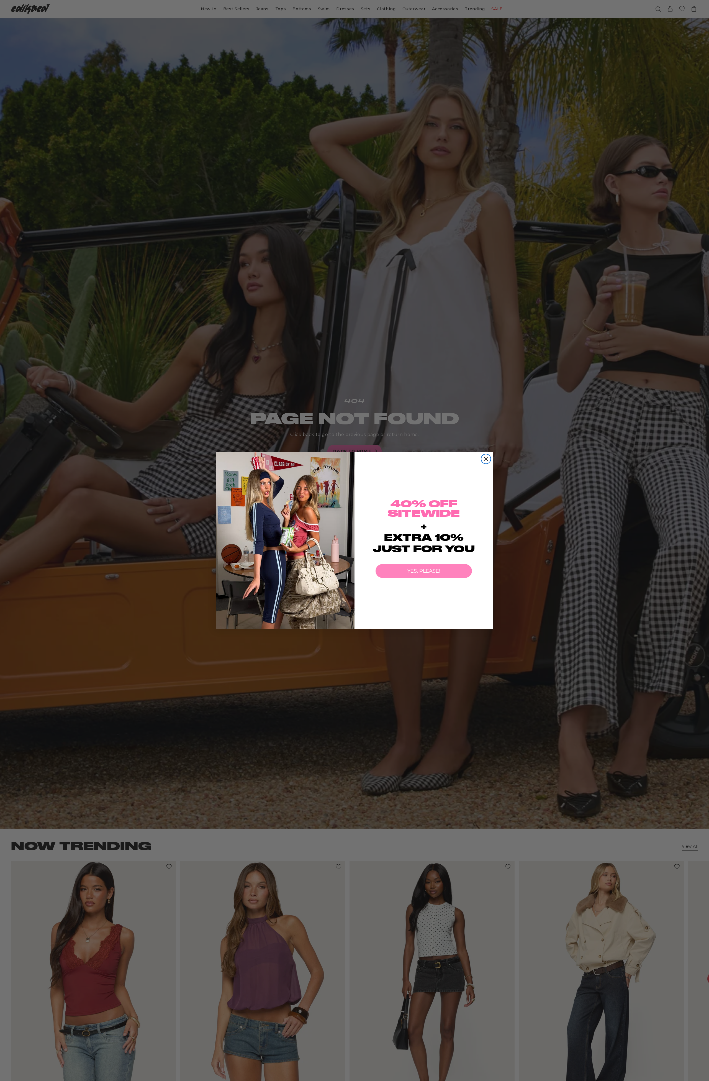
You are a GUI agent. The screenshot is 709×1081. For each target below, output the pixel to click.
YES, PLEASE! (423, 571)
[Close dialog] (486, 459)
